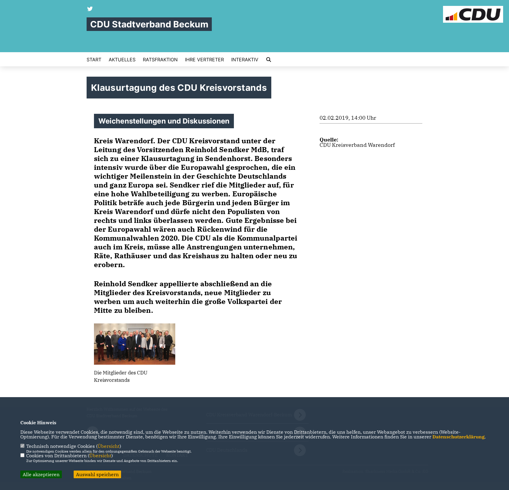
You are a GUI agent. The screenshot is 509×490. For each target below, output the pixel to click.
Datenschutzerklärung (458, 437)
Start (94, 59)
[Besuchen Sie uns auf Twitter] (90, 9)
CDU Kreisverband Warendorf (357, 145)
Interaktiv (244, 59)
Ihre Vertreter (204, 59)
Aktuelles (122, 59)
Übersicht (108, 446)
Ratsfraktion (160, 59)
